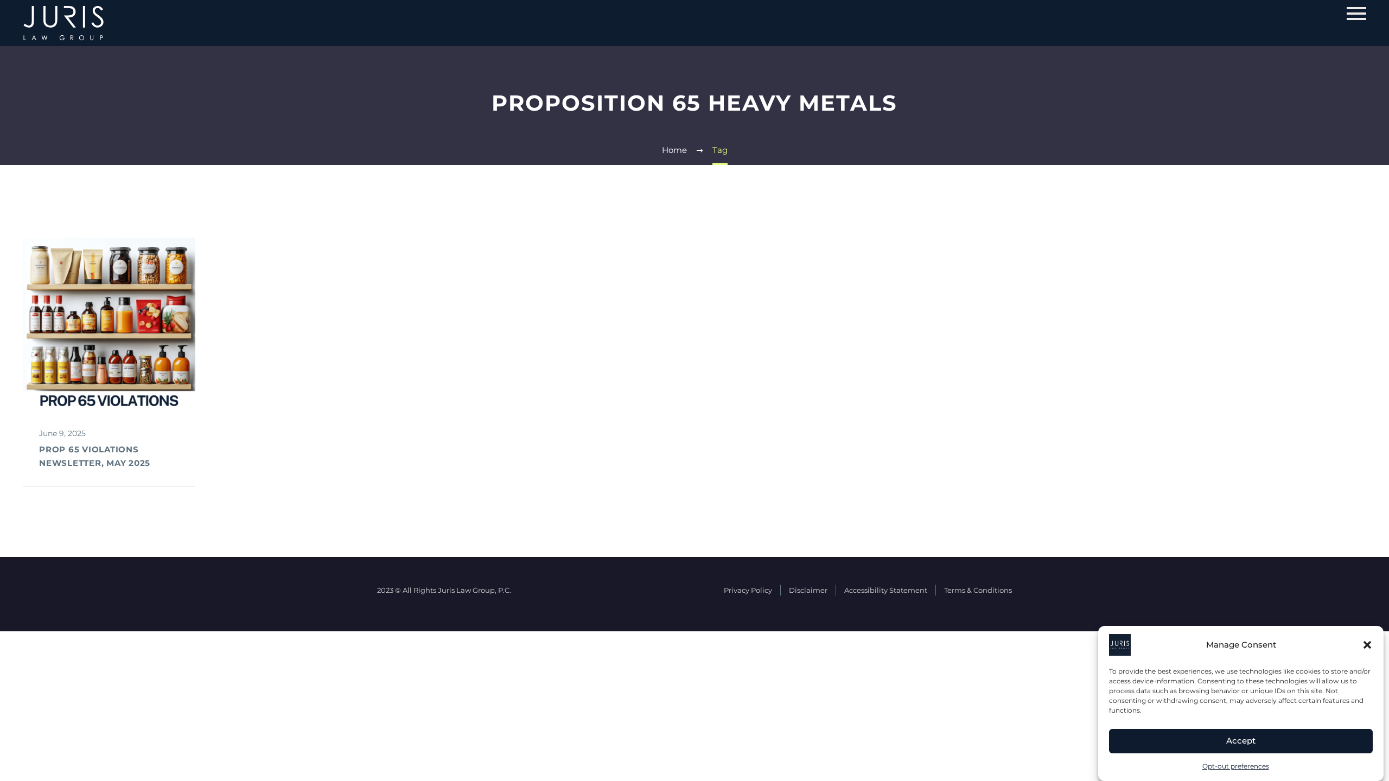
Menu (1356, 13)
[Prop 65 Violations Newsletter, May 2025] (109, 324)
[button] (1367, 644)
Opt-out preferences (1235, 766)
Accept (1241, 741)
